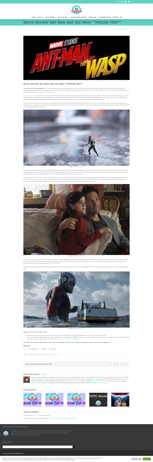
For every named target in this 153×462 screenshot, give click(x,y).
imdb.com (81, 166)
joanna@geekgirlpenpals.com (99, 383)
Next (126, 29)
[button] (120, 17)
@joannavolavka (37, 383)
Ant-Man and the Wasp (31, 96)
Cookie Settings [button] (136, 459)
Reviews (41, 354)
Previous (121, 29)
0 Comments (54, 354)
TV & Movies (46, 354)
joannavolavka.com (100, 381)
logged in (35, 415)
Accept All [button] (147, 459)
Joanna (27, 354)
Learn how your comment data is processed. (63, 418)
